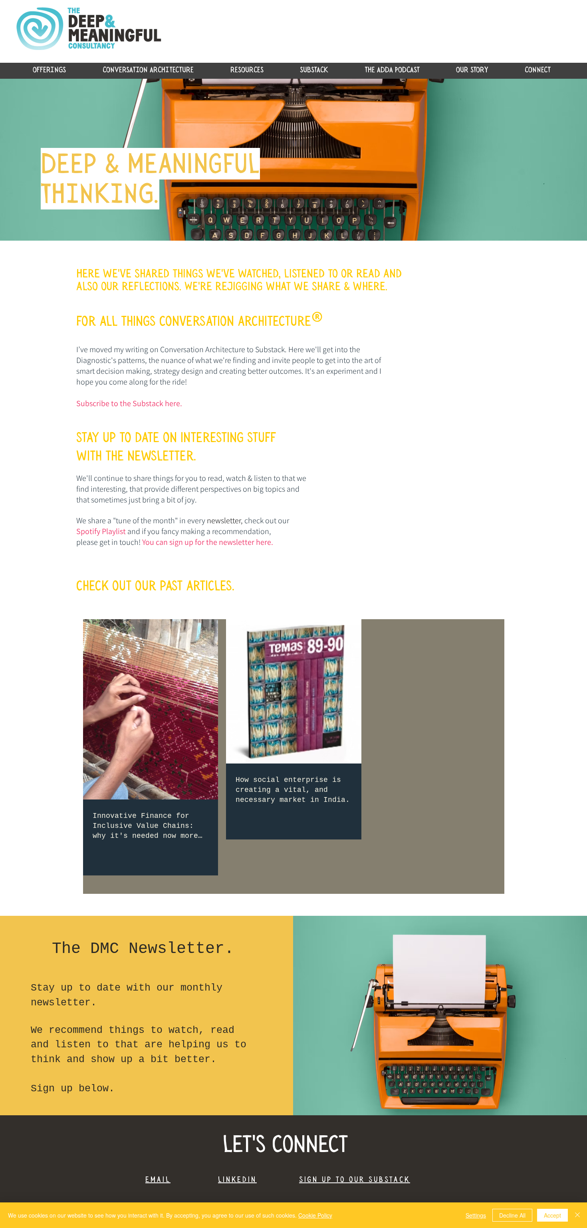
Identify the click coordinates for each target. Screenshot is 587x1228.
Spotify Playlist (101, 531)
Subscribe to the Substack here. (129, 403)
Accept (552, 1215)
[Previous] (45, 160)
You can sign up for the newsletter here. (208, 542)
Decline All (512, 1215)
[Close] (577, 1215)
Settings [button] (476, 1215)
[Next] (542, 160)
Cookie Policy (315, 1215)
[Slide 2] (293, 220)
